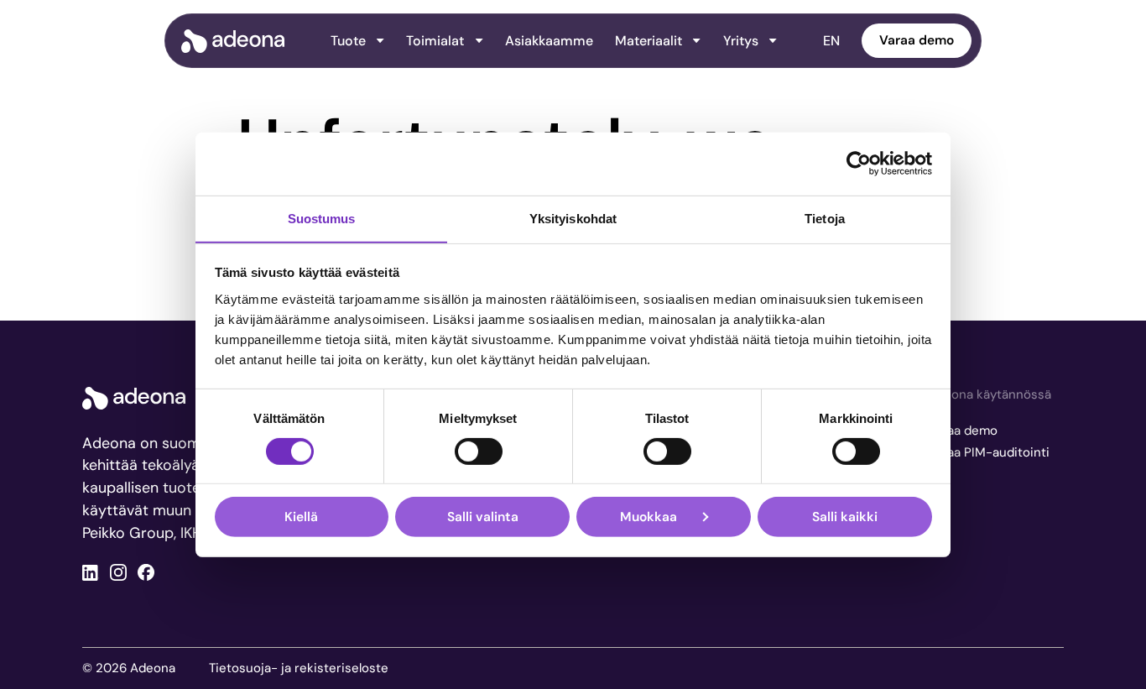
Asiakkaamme (549, 41)
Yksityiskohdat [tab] (573, 218)
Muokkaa (648, 516)
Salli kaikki (845, 516)
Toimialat (435, 41)
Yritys (740, 41)
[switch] (479, 451)
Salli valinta (482, 516)
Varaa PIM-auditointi (989, 452)
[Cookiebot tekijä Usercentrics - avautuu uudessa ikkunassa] (858, 163)
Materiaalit (648, 41)
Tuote (348, 41)
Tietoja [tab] (825, 218)
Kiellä (301, 516)
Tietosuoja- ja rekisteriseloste (298, 668)
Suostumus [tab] (322, 218)
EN (831, 41)
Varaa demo (916, 40)
